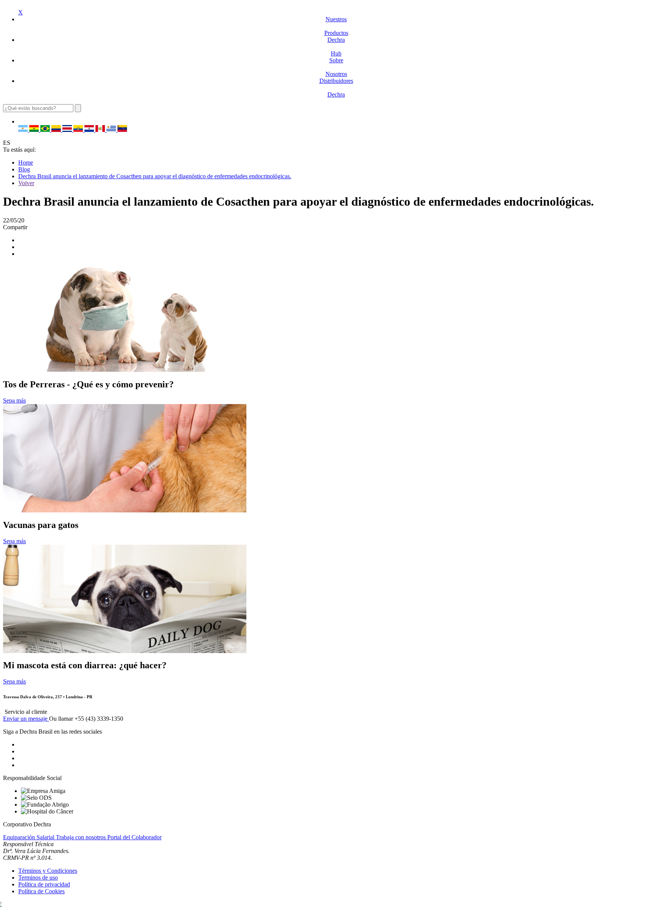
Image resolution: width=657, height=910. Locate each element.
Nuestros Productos (336, 26)
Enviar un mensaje (26, 718)
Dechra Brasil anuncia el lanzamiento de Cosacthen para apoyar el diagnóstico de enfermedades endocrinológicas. (154, 176)
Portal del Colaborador (134, 837)
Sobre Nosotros (336, 67)
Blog (24, 169)
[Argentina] (23, 130)
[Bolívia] (34, 130)
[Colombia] (56, 130)
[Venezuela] (122, 130)
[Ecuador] (78, 130)
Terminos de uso (38, 877)
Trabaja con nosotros (81, 837)
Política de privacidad (44, 884)
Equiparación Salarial (29, 837)
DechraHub (336, 46)
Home (25, 162)
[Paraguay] (89, 130)
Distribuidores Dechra (336, 88)
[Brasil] (45, 130)
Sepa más (14, 400)
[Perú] (100, 130)
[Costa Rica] (67, 130)
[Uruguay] (111, 130)
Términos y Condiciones (47, 870)
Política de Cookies (41, 891)
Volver (26, 183)
